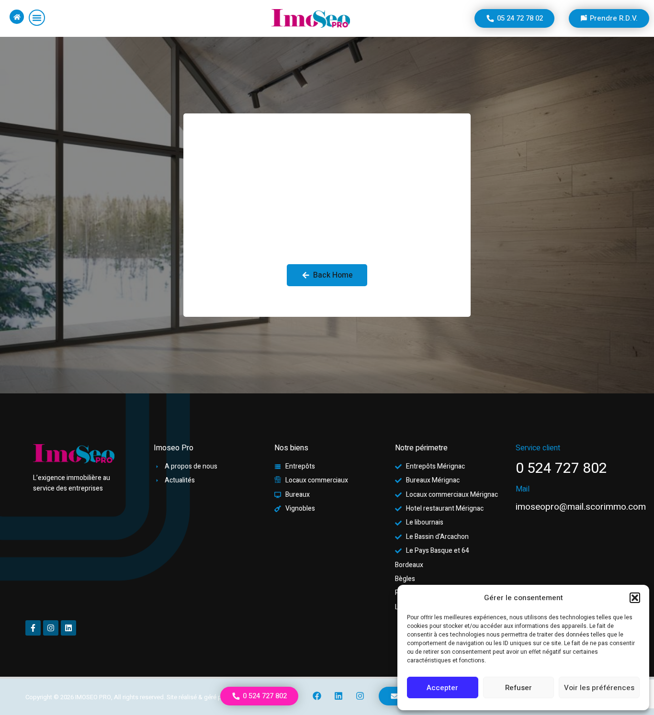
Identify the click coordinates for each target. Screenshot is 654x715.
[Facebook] (317, 695)
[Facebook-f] (33, 628)
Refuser (518, 687)
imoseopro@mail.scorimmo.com (581, 507)
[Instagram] (360, 695)
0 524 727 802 (561, 468)
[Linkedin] (338, 695)
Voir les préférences (599, 687)
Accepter (442, 687)
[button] (635, 598)
